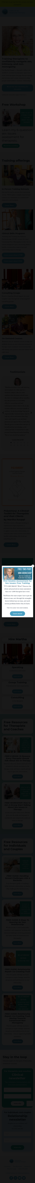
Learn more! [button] (17, 614)
